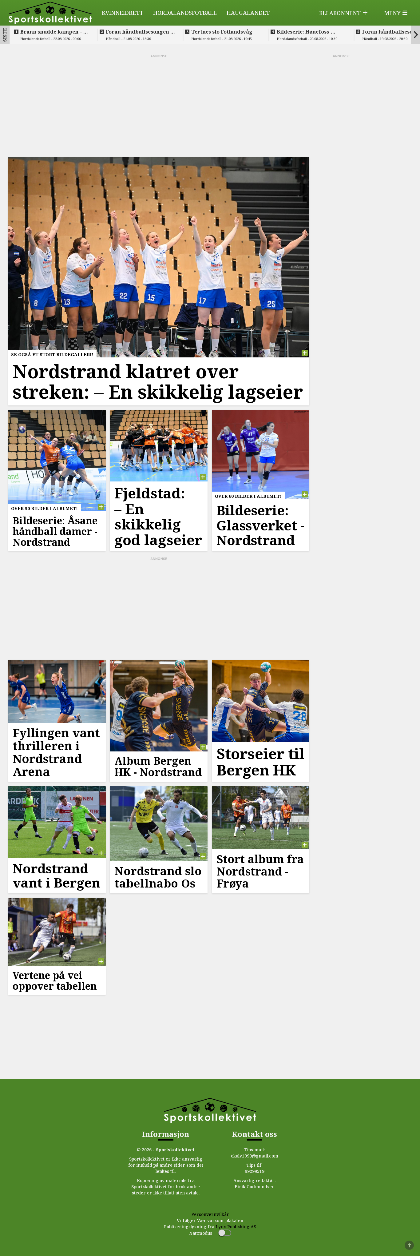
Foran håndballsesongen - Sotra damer (139, 32)
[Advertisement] (158, 105)
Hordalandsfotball (185, 12)
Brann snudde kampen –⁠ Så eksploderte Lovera (54, 32)
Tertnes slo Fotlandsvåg (221, 32)
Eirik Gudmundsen (255, 1187)
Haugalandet (248, 12)
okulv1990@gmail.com (254, 1156)
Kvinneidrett (122, 12)
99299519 (254, 1171)
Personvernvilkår (210, 1214)
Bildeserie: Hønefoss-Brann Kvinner (304, 32)
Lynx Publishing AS (236, 1227)
